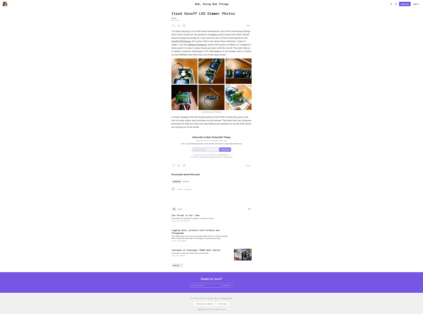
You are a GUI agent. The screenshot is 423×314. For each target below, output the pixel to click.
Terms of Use (222, 155)
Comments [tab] (177, 181)
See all (176, 265)
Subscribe (405, 4)
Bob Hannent (185, 221)
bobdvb (173, 18)
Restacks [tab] (186, 181)
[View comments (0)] (179, 25)
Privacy (210, 298)
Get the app (222, 304)
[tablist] (180, 181)
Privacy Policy (228, 157)
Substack (200, 309)
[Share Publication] (396, 4)
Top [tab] (174, 209)
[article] (211, 219)
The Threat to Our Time (185, 215)
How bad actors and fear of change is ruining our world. (192, 218)
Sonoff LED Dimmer (181, 41)
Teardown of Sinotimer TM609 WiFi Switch (195, 250)
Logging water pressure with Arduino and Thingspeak (195, 231)
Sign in (416, 4)
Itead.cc (214, 34)
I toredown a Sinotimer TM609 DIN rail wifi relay (189, 253)
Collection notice (226, 298)
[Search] (391, 4)
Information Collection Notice (211, 157)
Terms (216, 298)
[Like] (173, 25)
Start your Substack (205, 304)
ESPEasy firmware (197, 44)
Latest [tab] (179, 209)
